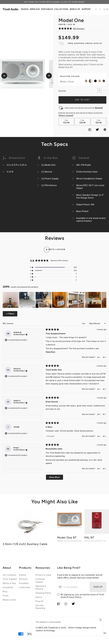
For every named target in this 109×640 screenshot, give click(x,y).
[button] (82, 28)
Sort (84, 323)
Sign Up (98, 587)
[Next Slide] (104, 300)
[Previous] (4, 76)
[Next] (49, 76)
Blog (5, 591)
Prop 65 (39, 601)
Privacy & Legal (43, 575)
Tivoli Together (10, 579)
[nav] (24, 9)
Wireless (23, 579)
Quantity (62, 91)
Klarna (38, 597)
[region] (54, 300)
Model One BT (65, 67)
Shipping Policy (43, 593)
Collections (24, 587)
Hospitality (8, 587)
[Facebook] (90, 130)
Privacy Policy (74, 597)
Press (5, 595)
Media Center (9, 600)
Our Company (9, 575)
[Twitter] (97, 130)
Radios (22, 575)
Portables (24, 583)
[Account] (96, 9)
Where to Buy (9, 583)
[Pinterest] (104, 130)
